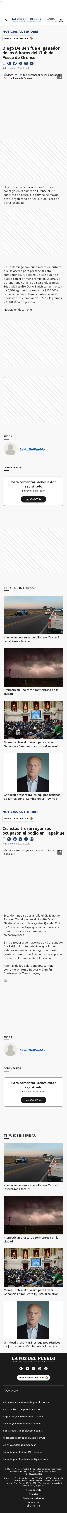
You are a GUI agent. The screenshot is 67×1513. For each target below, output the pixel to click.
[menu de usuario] (61, 20)
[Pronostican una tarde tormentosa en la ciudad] (33, 667)
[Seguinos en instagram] (39, 1369)
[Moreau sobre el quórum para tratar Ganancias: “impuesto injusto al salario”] (33, 720)
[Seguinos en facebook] (46, 1369)
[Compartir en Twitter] (20, 63)
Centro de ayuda (33, 1490)
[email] (26, 63)
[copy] (32, 63)
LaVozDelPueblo (31, 449)
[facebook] (15, 63)
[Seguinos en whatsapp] (21, 1369)
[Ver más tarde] (3, 63)
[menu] (5, 20)
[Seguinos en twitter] (33, 1369)
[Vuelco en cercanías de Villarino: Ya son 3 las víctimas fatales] (33, 615)
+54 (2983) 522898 (33, 1474)
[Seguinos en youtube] (27, 1369)
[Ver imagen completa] (59, 76)
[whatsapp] (9, 63)
